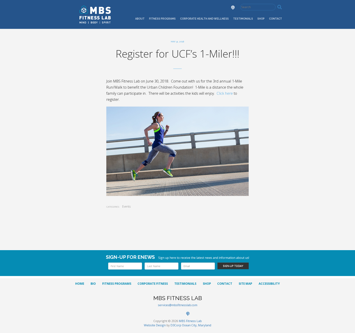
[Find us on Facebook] (199, 8)
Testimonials (243, 18)
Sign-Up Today (233, 266)
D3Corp (175, 325)
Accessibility (269, 284)
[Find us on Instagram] (220, 8)
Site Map (245, 284)
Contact (275, 18)
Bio (93, 284)
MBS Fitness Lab (190, 321)
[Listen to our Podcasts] (230, 8)
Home (79, 284)
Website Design (155, 325)
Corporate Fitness (153, 284)
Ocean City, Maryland (196, 325)
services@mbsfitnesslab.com (177, 305)
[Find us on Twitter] (209, 8)
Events (126, 206)
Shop (261, 18)
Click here (225, 93)
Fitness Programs (162, 18)
